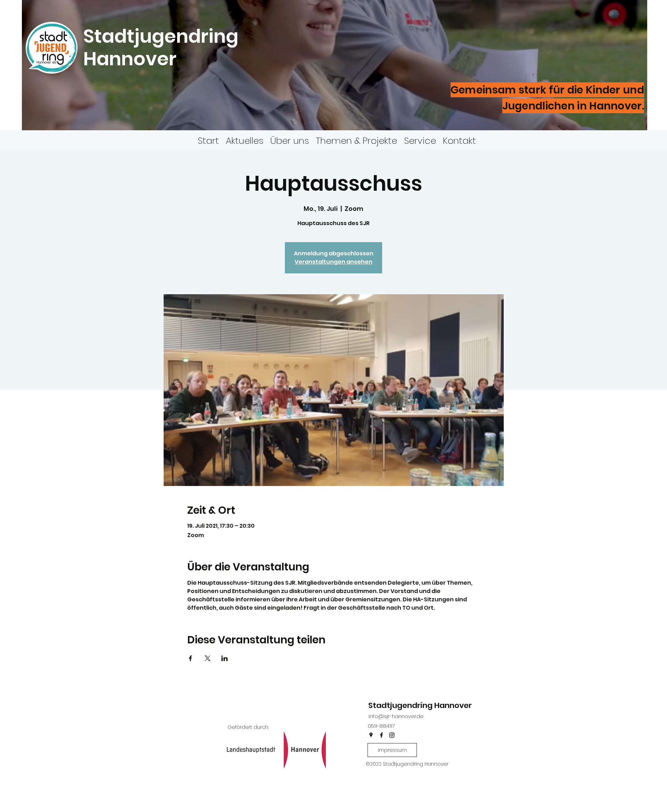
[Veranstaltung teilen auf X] (207, 658)
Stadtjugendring (160, 36)
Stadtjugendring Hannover (420, 705)
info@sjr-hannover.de (396, 716)
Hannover (132, 59)
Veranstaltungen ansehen (333, 262)
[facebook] (381, 735)
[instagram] (391, 735)
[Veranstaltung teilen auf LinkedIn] (224, 658)
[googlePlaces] (371, 735)
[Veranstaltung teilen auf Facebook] (190, 658)
